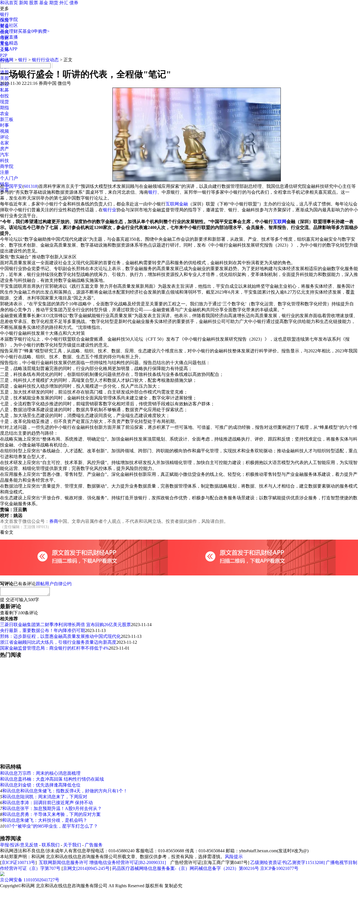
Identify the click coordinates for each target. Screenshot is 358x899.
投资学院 (9, 19)
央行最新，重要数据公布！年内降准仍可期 (42, 630)
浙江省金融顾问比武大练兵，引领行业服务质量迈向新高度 (58, 642)
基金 (43, 2)
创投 (4, 95)
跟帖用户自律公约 (54, 583)
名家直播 (9, 37)
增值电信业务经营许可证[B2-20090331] (127, 862)
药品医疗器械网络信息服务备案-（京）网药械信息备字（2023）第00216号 (185, 868)
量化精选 (9, 43)
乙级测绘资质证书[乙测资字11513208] (287, 862)
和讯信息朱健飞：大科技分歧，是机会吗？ (44, 820)
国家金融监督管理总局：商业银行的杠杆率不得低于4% (54, 648)
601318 (30, 186)
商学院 (6, 166)
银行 (4, 14)
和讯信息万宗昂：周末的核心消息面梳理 (40, 773)
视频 (4, 131)
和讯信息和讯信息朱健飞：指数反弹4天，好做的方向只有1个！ (65, 790)
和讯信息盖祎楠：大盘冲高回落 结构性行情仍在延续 (52, 779)
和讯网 (6, 59)
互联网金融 (177, 204)
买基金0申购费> (34, 31)
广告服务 (94, 844)
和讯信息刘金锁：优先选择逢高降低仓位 (40, 785)
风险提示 (234, 856)
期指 (4, 107)
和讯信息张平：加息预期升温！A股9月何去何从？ (52, 808)
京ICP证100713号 (18, 862)
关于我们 (72, 844)
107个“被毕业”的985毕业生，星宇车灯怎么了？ (51, 826)
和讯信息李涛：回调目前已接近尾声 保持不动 (47, 802)
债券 (73, 2)
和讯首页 (9, 2)
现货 (4, 101)
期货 (53, 2)
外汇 (63, 2)
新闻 (23, 2)
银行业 (109, 209)
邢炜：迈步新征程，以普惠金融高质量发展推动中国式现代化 (60, 636)
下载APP (8, 48)
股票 (33, 2)
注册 (4, 172)
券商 (53, 521)
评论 (4, 137)
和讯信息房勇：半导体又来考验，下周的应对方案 (51, 814)
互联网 (279, 221)
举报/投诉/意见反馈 (19, 844)
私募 (4, 90)
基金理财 (9, 31)
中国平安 (13, 186)
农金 (4, 113)
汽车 (4, 154)
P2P (3, 55)
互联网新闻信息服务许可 (63, 862)
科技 (4, 160)
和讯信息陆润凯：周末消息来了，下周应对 (44, 796)
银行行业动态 (45, 59)
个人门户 (9, 178)
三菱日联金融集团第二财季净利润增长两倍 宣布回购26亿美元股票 (65, 624)
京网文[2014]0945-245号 (86, 868)
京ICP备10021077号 (279, 868)
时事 (4, 125)
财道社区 (9, 25)
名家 (4, 143)
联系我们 (51, 844)
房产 (4, 148)
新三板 (6, 119)
